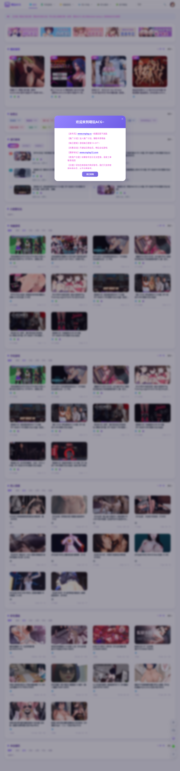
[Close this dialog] (122, 119)
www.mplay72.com (89, 152)
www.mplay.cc (85, 133)
